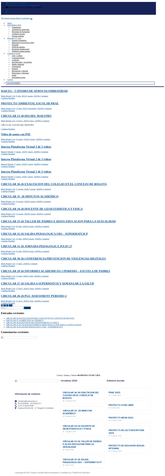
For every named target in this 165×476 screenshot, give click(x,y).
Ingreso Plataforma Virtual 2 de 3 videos (26, 159)
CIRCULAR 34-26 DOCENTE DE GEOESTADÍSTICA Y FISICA (42, 208)
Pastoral (15, 69)
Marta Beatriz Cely (8, 96)
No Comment (43, 96)
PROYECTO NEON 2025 (121, 417)
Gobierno (15, 60)
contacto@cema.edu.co (17, 3)
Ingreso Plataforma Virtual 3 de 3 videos (26, 146)
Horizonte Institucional (20, 49)
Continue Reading (8, 98)
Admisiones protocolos (20, 30)
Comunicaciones (18, 58)
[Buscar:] (12, 308)
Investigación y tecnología (22, 62)
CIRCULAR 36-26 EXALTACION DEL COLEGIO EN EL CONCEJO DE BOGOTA (54, 184)
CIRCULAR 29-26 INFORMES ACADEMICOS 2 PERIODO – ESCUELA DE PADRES (55, 271)
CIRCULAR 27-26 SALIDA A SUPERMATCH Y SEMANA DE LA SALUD (47, 283)
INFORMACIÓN (14, 25)
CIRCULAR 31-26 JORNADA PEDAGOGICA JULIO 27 (36, 246)
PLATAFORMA (13, 83)
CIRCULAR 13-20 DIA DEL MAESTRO (26, 115)
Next (10, 305)
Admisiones (16, 27)
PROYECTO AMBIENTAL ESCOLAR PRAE (30, 103)
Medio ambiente (18, 64)
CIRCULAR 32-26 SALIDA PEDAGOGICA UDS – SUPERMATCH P (44, 233)
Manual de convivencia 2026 (23, 43)
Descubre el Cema (14, 38)
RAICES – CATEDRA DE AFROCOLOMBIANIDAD (34, 91)
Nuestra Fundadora (19, 40)
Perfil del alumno (18, 47)
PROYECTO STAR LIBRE (121, 405)
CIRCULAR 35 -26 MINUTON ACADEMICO (29, 196)
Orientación (16, 67)
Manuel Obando (7, 152)
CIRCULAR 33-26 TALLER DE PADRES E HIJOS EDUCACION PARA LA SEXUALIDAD (58, 221)
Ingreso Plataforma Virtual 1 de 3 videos (26, 171)
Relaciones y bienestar (20, 73)
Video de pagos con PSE (16, 134)
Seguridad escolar (18, 77)
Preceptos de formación (21, 32)
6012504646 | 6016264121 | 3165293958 (23, 5)
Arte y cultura (17, 56)
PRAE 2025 (114, 392)
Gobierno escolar (18, 34)
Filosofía (15, 45)
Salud (14, 75)
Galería (10, 80)
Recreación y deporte (20, 71)
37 (7, 305)
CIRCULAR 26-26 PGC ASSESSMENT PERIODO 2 (34, 296)
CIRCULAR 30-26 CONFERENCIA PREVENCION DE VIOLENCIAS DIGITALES (53, 258)
